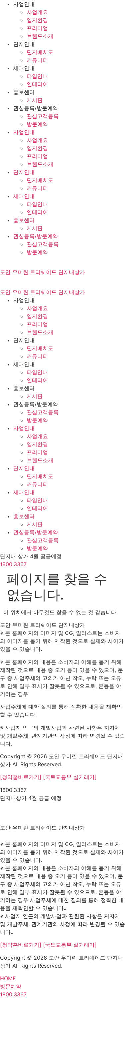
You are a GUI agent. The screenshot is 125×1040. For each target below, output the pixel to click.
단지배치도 (40, 52)
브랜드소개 (40, 36)
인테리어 (37, 84)
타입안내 (37, 76)
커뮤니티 (37, 60)
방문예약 (37, 124)
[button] (31, 556)
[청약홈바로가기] (21, 777)
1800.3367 (13, 564)
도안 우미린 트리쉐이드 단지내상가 (42, 272)
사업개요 (37, 12)
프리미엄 (37, 28)
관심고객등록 (43, 116)
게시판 (35, 100)
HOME (8, 978)
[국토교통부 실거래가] (70, 777)
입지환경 (37, 20)
